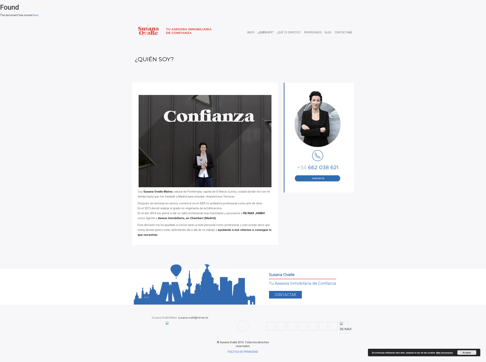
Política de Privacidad (243, 351)
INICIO (250, 32)
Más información (444, 352)
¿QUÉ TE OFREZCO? (289, 32)
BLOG (328, 32)
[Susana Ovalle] (186, 31)
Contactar (285, 294)
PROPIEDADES (313, 32)
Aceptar (466, 352)
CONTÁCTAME (343, 32)
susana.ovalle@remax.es (193, 317)
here (35, 15)
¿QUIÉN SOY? (266, 32)
